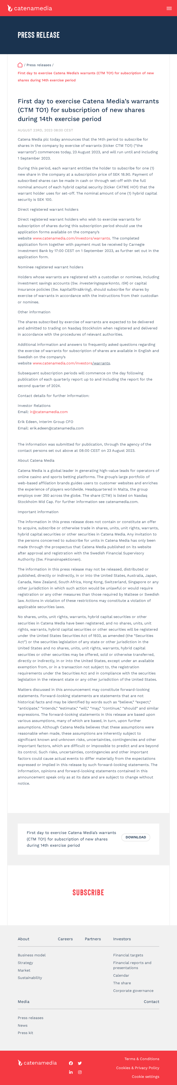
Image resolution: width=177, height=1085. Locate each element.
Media (24, 1001)
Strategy (25, 963)
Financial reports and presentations (132, 965)
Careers (65, 939)
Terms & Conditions (141, 1059)
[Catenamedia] (20, 65)
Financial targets (128, 955)
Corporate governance (133, 990)
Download (136, 837)
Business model (32, 955)
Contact (151, 1001)
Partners (93, 939)
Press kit (25, 1033)
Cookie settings (145, 1076)
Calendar (121, 975)
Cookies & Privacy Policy (137, 1068)
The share (122, 983)
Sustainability (30, 978)
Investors (122, 939)
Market (24, 970)
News (22, 1025)
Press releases (30, 1018)
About (23, 939)
